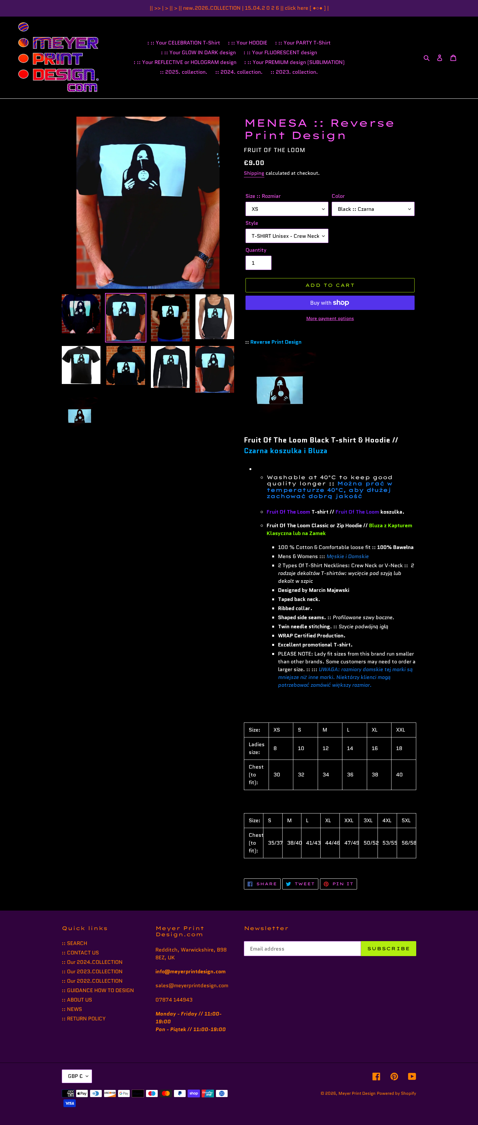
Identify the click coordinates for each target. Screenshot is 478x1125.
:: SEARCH (74, 943)
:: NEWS (72, 1009)
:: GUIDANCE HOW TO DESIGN (98, 990)
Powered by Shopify (396, 1093)
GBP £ (75, 1076)
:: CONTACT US (80, 952)
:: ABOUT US (77, 1000)
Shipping (254, 173)
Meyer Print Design (357, 1093)
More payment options (330, 318)
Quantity (256, 250)
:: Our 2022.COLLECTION (92, 981)
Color (338, 196)
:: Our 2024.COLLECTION (92, 962)
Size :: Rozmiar (263, 196)
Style (252, 223)
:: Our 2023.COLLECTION (92, 971)
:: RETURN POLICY (84, 1018)
